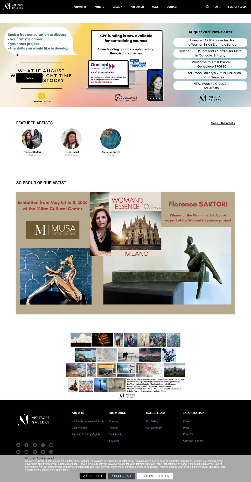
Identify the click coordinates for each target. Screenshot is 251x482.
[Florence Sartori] (32, 138)
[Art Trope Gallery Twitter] (35, 445)
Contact (172, 6)
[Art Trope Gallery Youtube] (51, 445)
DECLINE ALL (123, 476)
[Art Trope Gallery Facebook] (18, 445)
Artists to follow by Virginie (86, 434)
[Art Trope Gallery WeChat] (35, 452)
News (155, 6)
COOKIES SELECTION (155, 476)
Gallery (118, 6)
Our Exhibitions (154, 427)
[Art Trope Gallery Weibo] (43, 452)
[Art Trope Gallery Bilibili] (51, 452)
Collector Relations (193, 440)
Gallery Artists (79, 427)
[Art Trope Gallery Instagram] (18, 452)
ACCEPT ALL (94, 476)
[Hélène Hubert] (71, 138)
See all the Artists (223, 123)
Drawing (113, 421)
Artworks (80, 6)
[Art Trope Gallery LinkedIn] (43, 445)
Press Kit (188, 434)
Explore (29, 78)
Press (186, 427)
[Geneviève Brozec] (111, 138)
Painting (113, 427)
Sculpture (114, 440)
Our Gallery (152, 421)
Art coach (137, 6)
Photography (116, 434)
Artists (99, 6)
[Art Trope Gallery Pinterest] (26, 452)
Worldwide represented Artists (88, 421)
